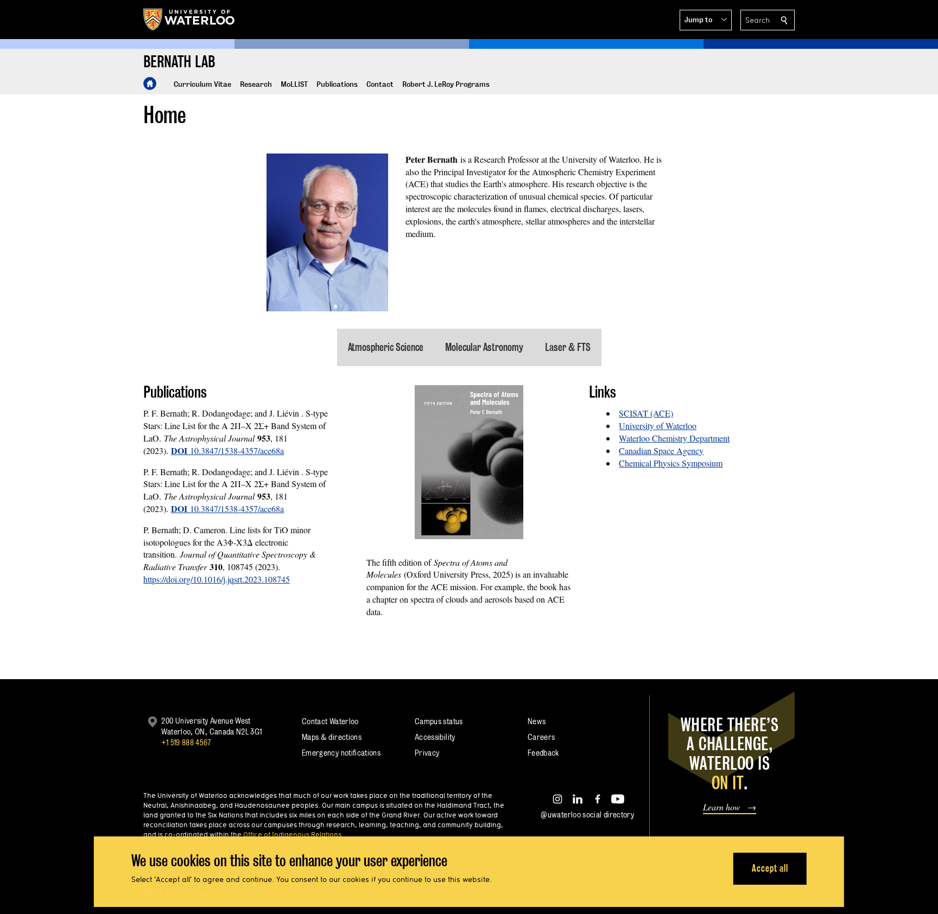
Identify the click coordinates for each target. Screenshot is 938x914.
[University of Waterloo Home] (189, 19)
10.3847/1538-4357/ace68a (227, 450)
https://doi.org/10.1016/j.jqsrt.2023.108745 (216, 579)
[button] (705, 20)
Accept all (770, 868)
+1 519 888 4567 (186, 742)
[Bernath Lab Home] (149, 83)
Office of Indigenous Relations (292, 834)
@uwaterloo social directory (587, 814)
